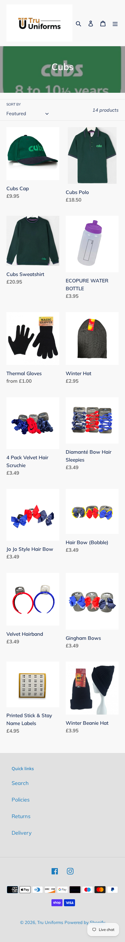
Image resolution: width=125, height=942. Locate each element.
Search (20, 783)
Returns (21, 816)
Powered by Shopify (85, 922)
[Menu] (115, 23)
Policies (21, 799)
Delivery (22, 832)
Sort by (13, 104)
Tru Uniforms (50, 922)
